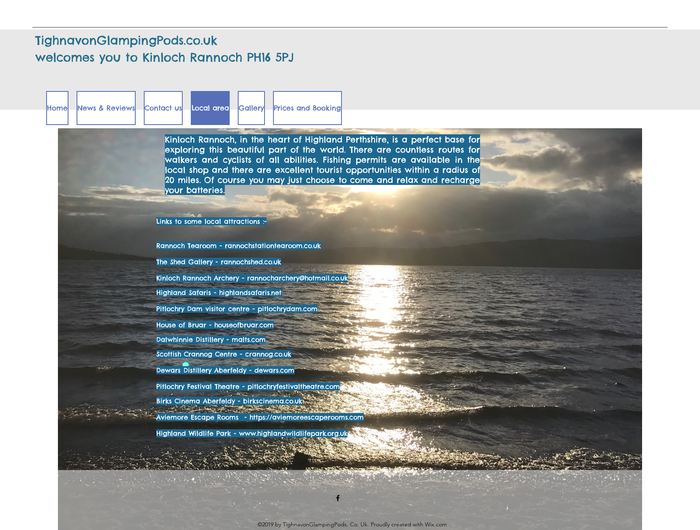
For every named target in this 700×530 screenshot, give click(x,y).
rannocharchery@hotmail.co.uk (297, 278)
